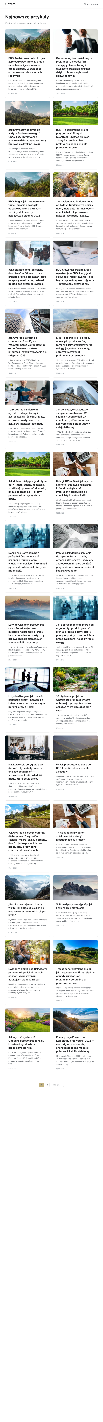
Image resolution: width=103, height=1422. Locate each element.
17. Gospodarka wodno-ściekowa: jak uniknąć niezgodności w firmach (70, 836)
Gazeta (10, 4)
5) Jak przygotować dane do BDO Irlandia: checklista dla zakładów (73, 768)
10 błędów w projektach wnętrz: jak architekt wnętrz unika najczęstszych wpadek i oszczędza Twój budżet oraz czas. (74, 703)
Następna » (57, 1085)
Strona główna (91, 4)
